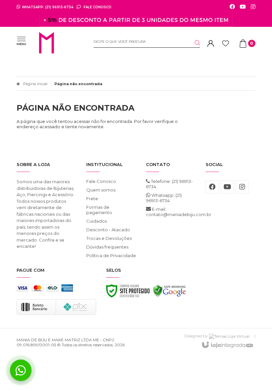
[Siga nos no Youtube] (243, 7)
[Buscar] (193, 42)
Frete (92, 198)
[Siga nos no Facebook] (232, 7)
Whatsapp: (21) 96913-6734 (164, 198)
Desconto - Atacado (108, 229)
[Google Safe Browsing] (169, 292)
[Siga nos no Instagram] (253, 7)
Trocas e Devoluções (109, 238)
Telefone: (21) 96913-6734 (169, 184)
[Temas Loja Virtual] (229, 335)
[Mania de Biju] (58, 43)
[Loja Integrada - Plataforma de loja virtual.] (227, 345)
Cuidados (96, 221)
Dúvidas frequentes (107, 247)
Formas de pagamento (99, 209)
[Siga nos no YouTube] (227, 187)
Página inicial (35, 84)
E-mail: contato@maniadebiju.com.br (171, 211)
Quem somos (100, 190)
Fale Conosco (97, 7)
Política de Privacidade (111, 255)
